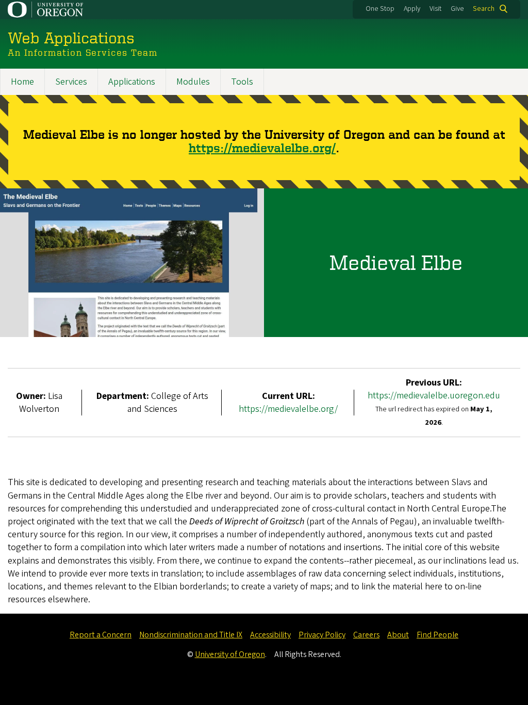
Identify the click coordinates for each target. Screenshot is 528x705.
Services (71, 81)
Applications (131, 81)
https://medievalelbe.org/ (262, 148)
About (398, 634)
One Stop (380, 9)
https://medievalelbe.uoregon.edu (434, 395)
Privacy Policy (322, 634)
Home (22, 81)
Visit (435, 9)
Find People (437, 634)
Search (483, 9)
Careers (366, 634)
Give (457, 9)
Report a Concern (100, 634)
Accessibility (270, 634)
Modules (193, 81)
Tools (242, 81)
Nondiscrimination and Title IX (190, 634)
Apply (412, 9)
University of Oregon (230, 654)
